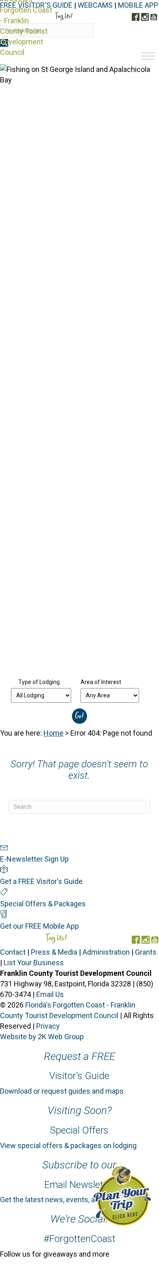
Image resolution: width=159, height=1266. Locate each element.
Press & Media (54, 952)
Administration (106, 952)
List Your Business (34, 962)
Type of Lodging (39, 682)
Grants (146, 952)
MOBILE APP (138, 5)
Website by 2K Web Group (42, 1036)
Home (53, 733)
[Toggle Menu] (148, 56)
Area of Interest (101, 682)
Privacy (48, 1026)
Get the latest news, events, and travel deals (71, 1199)
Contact (13, 952)
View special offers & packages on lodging (68, 1145)
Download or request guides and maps (62, 1091)
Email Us (50, 994)
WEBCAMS (95, 5)
